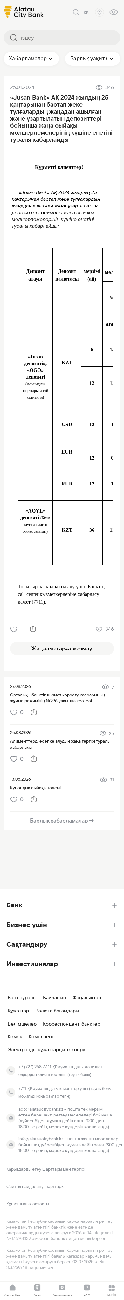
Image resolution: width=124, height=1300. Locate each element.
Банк (14, 905)
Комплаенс (42, 1036)
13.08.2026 (20, 779)
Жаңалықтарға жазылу (62, 648)
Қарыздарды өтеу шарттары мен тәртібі (45, 1169)
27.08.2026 (20, 686)
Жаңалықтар (86, 998)
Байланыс (54, 998)
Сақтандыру (26, 944)
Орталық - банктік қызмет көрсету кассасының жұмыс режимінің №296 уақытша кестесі (57, 697)
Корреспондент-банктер (71, 1024)
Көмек (15, 1036)
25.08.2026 (20, 732)
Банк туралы (22, 998)
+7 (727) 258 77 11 (34, 1067)
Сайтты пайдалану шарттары (35, 1186)
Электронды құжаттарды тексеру (46, 1050)
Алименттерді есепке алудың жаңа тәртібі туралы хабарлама (60, 744)
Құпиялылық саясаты (27, 1203)
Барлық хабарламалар (62, 820)
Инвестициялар (32, 963)
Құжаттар (18, 1011)
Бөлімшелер (22, 1024)
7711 (22, 1088)
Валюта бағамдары (57, 1011)
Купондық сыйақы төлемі (35, 788)
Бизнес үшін (26, 925)
